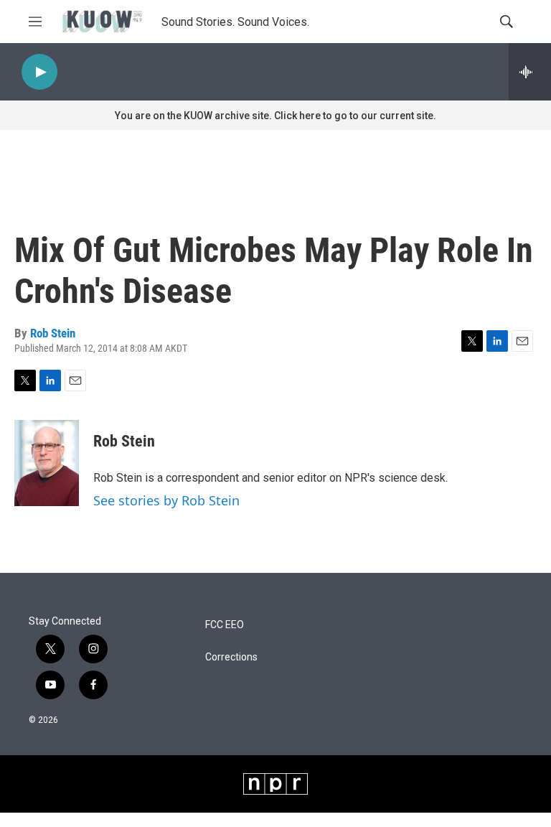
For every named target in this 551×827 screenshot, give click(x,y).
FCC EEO (224, 625)
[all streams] (530, 72)
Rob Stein (52, 333)
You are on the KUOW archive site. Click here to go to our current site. (275, 115)
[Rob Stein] (46, 463)
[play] (39, 72)
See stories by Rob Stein (166, 500)
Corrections (231, 657)
